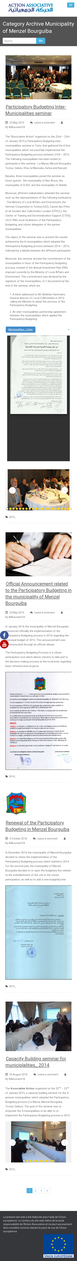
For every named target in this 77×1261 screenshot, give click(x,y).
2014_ (12, 776)
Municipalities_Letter (20, 329)
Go (41, 40)
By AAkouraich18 (15, 127)
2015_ (12, 517)
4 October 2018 (18, 838)
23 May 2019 (16, 122)
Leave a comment (44, 122)
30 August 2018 (18, 1074)
